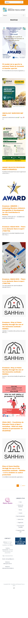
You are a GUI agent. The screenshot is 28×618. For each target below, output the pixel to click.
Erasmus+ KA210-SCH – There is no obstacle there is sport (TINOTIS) (13, 229)
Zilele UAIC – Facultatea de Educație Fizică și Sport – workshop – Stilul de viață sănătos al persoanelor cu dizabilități (12, 426)
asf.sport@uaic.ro (10, 559)
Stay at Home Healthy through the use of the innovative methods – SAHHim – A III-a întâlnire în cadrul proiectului (13, 471)
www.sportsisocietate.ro (8, 568)
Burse (20, 510)
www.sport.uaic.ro (7, 563)
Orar (20, 502)
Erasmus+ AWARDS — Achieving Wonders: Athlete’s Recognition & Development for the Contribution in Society (13, 210)
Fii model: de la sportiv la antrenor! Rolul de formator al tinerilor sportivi (13, 66)
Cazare (20, 513)
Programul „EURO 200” (20, 531)
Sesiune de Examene (20, 505)
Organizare (20, 522)
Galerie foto (20, 519)
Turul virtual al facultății (20, 526)
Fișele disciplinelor (20, 516)
